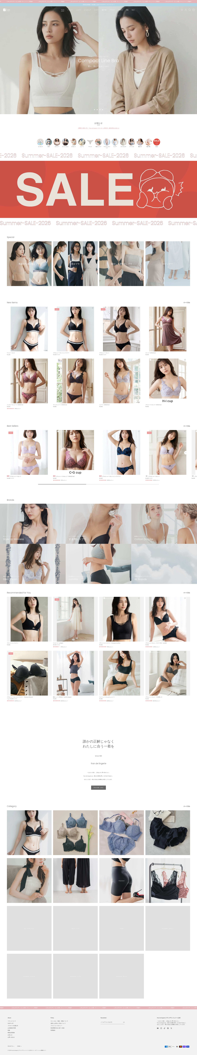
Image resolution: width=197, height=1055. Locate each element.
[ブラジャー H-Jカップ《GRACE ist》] (167, 381)
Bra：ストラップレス (29, 928)
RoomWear (29, 881)
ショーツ (78, 10)
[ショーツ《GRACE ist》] (121, 381)
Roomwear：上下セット (168, 928)
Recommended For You (19, 592)
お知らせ (10, 1035)
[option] (98, 58)
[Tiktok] (164, 1028)
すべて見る (187, 302)
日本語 (18, 1046)
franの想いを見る (98, 787)
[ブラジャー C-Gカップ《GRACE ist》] (75, 452)
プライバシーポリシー (56, 1025)
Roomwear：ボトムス (121, 976)
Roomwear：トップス (75, 976)
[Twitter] (171, 1028)
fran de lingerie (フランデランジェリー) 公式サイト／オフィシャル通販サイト (28, 1050)
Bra (75, 833)
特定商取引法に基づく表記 (57, 1028)
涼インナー (167, 263)
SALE (133, 10)
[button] (94, 109)
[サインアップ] (123, 1022)
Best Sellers (12, 425)
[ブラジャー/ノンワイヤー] (29, 619)
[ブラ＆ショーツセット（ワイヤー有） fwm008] (167, 619)
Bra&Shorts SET (121, 833)
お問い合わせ (11, 1037)
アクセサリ (112, 10)
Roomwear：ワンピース (29, 976)
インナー (96, 10)
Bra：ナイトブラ (168, 881)
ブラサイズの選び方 (13, 1025)
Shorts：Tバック (75, 928)
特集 (127, 10)
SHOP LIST (11, 1023)
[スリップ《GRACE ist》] (167, 329)
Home (62, 10)
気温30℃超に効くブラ (29, 263)
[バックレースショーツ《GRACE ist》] (29, 381)
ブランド (120, 10)
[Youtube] (158, 1028)
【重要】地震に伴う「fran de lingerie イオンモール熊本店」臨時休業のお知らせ (98, 128)
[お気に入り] (182, 10)
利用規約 (53, 1030)
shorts (167, 833)
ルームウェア (87, 10)
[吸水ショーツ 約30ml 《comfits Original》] (75, 673)
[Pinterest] (168, 1028)
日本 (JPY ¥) (10, 1046)
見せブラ (75, 263)
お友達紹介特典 (12, 1028)
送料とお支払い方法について (58, 1023)
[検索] (189, 10)
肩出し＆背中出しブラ (121, 263)
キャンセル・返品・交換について (59, 1021)
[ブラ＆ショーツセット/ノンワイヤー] (121, 452)
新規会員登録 (11, 1032)
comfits (121, 928)
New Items (12, 302)
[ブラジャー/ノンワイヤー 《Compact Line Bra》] (121, 619)
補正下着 (104, 10)
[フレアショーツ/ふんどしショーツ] (121, 673)
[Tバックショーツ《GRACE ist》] (75, 381)
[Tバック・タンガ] (29, 329)
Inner (75, 881)
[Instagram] (161, 1028)
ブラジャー (70, 10)
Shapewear (122, 881)
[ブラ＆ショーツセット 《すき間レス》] (167, 673)
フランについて (12, 1021)
